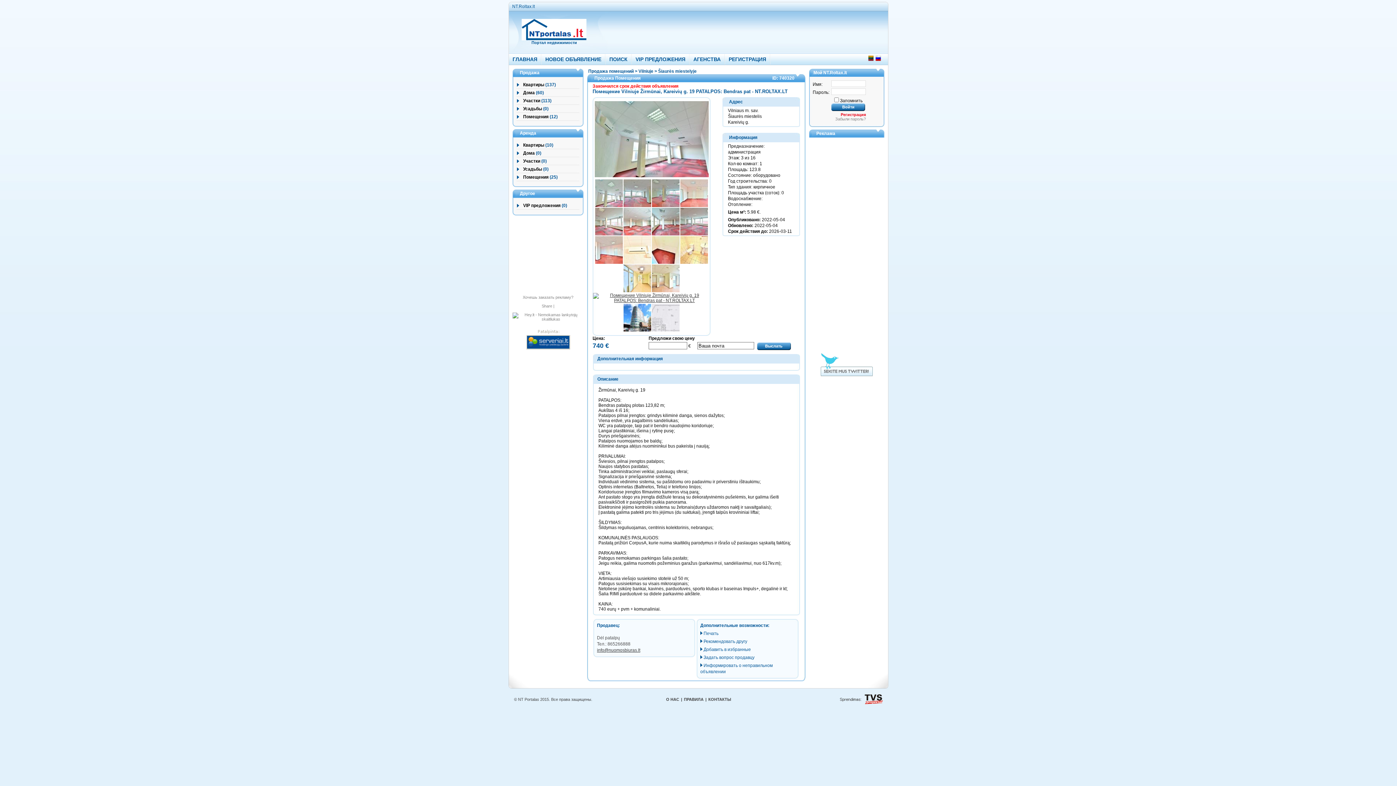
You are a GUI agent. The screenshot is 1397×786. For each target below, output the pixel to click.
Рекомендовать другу (725, 641)
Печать (711, 633)
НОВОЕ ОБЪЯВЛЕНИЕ (573, 59)
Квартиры (533, 84)
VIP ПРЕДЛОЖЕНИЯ (660, 59)
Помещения (536, 116)
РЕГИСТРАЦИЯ (747, 59)
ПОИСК (618, 59)
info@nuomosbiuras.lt (618, 650)
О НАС (672, 699)
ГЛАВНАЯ (525, 59)
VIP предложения (542, 205)
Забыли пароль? (850, 119)
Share (547, 306)
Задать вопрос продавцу (729, 657)
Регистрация (853, 114)
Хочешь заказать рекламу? (548, 297)
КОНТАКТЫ (719, 699)
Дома (529, 92)
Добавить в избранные (727, 649)
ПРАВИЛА (694, 699)
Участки (531, 100)
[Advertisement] (732, 30)
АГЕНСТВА (707, 59)
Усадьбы (532, 108)
